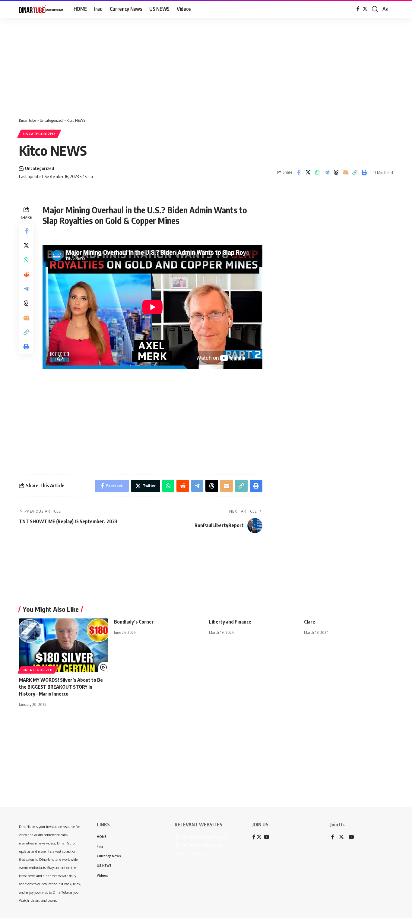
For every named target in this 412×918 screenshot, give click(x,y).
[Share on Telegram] (326, 172)
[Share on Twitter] (308, 172)
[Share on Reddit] (26, 274)
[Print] (364, 172)
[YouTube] (351, 837)
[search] (375, 9)
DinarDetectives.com (198, 845)
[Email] (345, 172)
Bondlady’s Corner (134, 622)
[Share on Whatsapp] (317, 172)
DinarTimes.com (193, 853)
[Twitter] (365, 9)
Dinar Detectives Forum (201, 837)
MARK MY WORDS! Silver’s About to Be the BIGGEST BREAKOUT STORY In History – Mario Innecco (61, 687)
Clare (309, 622)
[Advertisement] (187, 65)
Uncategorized (39, 133)
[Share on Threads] (336, 172)
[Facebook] (358, 9)
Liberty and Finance (230, 622)
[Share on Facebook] (298, 172)
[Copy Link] (354, 172)
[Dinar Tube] (41, 9)
